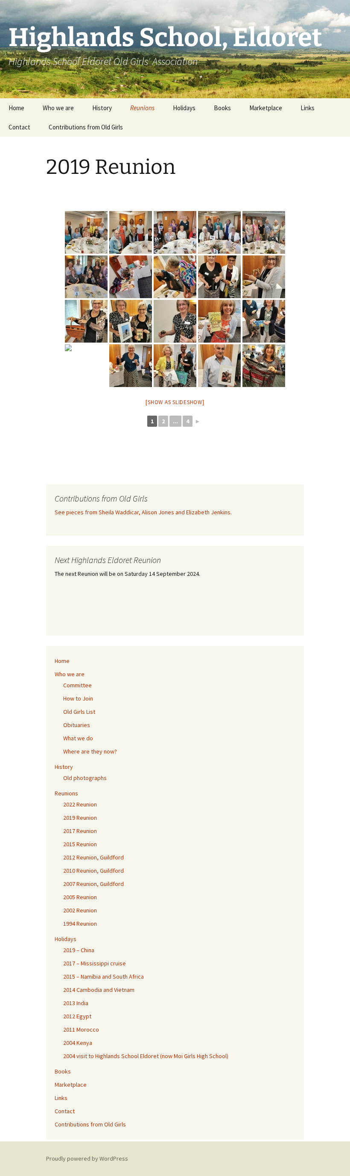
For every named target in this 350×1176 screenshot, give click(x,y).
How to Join (78, 698)
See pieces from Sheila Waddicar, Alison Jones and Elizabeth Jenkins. (143, 512)
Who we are (58, 108)
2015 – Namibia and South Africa (103, 976)
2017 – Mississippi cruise (94, 963)
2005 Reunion (80, 897)
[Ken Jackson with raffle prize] (219, 365)
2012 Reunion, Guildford (93, 857)
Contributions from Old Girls (86, 127)
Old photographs (85, 778)
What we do (78, 738)
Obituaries (76, 725)
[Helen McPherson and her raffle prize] (219, 321)
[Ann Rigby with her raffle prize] (86, 321)
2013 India (75, 1003)
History (102, 108)
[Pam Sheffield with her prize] (263, 365)
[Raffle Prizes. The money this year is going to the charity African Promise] (130, 276)
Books (222, 108)
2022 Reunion (80, 804)
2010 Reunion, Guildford (93, 870)
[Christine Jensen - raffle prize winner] (263, 321)
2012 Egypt (77, 1016)
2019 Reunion (80, 817)
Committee (77, 685)
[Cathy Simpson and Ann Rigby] (130, 321)
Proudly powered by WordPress (87, 1158)
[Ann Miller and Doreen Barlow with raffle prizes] (219, 276)
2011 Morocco (81, 1029)
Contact (19, 127)
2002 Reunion (80, 910)
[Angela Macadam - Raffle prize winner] (263, 276)
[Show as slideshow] (175, 402)
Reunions (142, 108)
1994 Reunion (80, 923)
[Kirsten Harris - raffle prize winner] (130, 365)
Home (16, 108)
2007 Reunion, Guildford (93, 884)
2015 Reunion (80, 844)
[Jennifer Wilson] (86, 365)
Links (307, 108)
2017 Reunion (80, 831)
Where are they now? (90, 751)
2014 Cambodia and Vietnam (98, 990)
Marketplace (265, 108)
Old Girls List (79, 712)
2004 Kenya (77, 1043)
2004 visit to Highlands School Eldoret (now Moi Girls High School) (145, 1056)
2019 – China (78, 950)
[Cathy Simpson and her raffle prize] (175, 321)
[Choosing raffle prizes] (175, 276)
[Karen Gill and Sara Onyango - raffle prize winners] (175, 365)
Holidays (184, 108)
